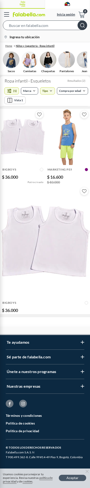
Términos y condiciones (24, 415)
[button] (45, 26)
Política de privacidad (22, 431)
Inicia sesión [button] (66, 14)
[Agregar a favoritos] (39, 114)
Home (8, 45)
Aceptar (72, 478)
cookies (27, 481)
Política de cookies (20, 423)
